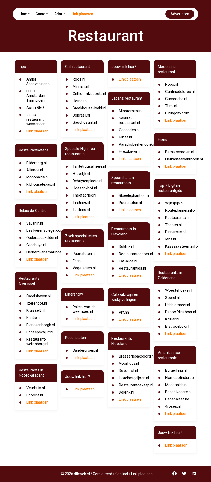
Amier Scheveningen (38, 81)
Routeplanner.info (180, 210)
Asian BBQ (35, 107)
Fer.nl (77, 260)
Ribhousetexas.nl (40, 184)
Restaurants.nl (177, 217)
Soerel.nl (172, 297)
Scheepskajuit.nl (39, 332)
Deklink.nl (126, 246)
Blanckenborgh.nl (40, 325)
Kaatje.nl (33, 317)
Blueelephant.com (134, 195)
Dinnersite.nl (175, 232)
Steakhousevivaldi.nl (89, 108)
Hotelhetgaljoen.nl (134, 378)
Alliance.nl (34, 170)
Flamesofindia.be (179, 377)
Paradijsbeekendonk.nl (137, 144)
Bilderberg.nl (36, 162)
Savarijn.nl (34, 223)
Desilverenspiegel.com (45, 230)
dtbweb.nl (82, 474)
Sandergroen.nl (85, 350)
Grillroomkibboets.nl (89, 93)
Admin (59, 14)
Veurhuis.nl (35, 388)
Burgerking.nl (176, 370)
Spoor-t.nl (34, 395)
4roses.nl (173, 406)
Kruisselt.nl (35, 310)
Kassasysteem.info (181, 246)
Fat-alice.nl (128, 261)
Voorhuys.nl (129, 363)
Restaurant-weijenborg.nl (37, 341)
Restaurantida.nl (132, 268)
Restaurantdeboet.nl (136, 254)
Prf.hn (124, 312)
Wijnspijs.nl (174, 203)
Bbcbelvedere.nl (178, 392)
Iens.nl (170, 239)
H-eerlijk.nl (81, 173)
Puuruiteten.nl (84, 253)
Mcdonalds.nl (37, 177)
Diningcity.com (177, 113)
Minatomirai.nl (130, 111)
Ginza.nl (125, 137)
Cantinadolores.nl (180, 91)
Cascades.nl (129, 130)
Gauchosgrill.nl (85, 122)
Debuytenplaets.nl (87, 180)
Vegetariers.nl (84, 268)
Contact (42, 14)
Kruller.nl (172, 319)
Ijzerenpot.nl (36, 303)
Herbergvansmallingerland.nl (49, 252)
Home (24, 14)
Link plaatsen (82, 14)
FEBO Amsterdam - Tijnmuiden (37, 96)
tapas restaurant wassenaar (35, 119)
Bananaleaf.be (177, 399)
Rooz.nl (79, 79)
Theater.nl (173, 224)
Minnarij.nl (81, 86)
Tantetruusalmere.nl (89, 166)
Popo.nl (171, 84)
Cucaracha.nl (176, 98)
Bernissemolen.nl (179, 152)
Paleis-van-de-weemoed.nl (85, 309)
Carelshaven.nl (38, 296)
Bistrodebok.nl (177, 326)
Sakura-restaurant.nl (129, 120)
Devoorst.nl (128, 370)
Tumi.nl (171, 106)
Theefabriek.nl (84, 195)
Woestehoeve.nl (178, 290)
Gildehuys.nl (36, 245)
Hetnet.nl (80, 101)
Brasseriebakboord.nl (136, 356)
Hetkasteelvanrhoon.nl (184, 159)
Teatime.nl (81, 202)
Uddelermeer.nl (177, 304)
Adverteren (180, 14)
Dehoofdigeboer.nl (180, 312)
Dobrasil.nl (81, 115)
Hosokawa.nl (129, 151)
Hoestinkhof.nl (85, 188)
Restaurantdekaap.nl (136, 385)
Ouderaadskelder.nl (42, 237)
